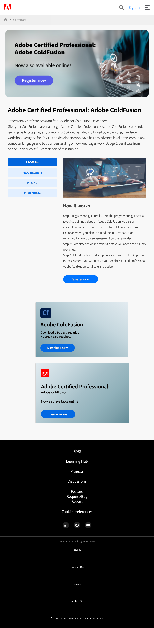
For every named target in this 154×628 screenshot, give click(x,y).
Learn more (58, 414)
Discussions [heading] (77, 481)
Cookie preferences (76, 511)
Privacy (77, 549)
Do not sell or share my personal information (77, 618)
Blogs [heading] (77, 450)
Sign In (134, 7)
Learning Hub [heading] (77, 461)
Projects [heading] (77, 471)
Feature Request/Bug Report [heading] (77, 496)
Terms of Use (77, 566)
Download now (57, 348)
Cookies (76, 583)
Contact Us (77, 600)
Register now (80, 279)
